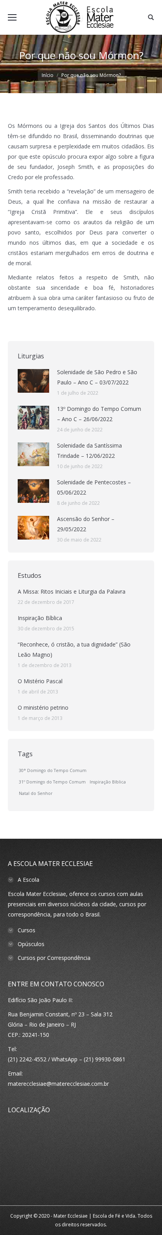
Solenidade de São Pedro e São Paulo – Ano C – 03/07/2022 (97, 377)
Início (47, 75)
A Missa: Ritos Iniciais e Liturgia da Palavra (71, 591)
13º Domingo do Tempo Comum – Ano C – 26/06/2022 (99, 414)
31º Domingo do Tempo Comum (52, 782)
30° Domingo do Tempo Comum (53, 770)
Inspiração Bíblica (40, 618)
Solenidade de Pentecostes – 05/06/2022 (94, 487)
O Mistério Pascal (40, 681)
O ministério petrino (43, 707)
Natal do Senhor (36, 793)
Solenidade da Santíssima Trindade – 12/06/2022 (89, 450)
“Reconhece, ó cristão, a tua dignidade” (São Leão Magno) (74, 649)
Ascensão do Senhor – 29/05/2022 (85, 524)
